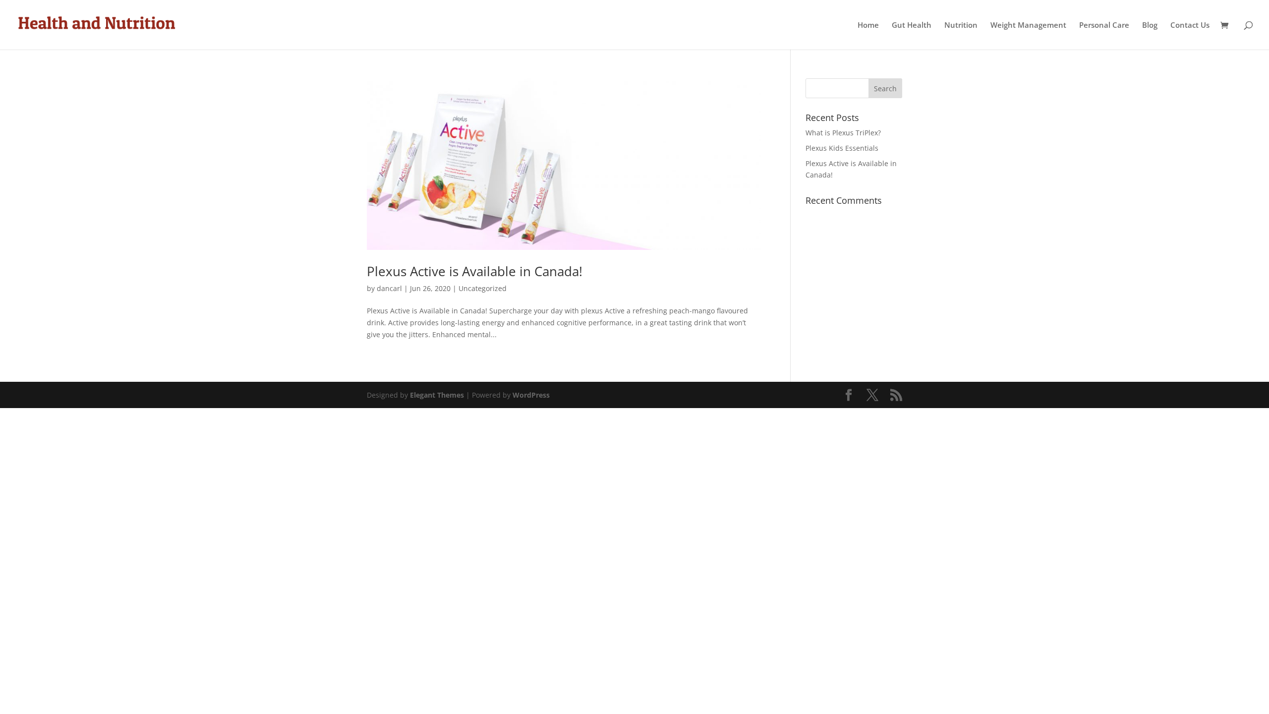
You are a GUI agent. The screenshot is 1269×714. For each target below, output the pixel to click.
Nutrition (961, 25)
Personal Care (1104, 25)
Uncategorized (483, 288)
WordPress (531, 395)
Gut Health (911, 25)
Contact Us (1190, 25)
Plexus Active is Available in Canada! (474, 271)
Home (868, 25)
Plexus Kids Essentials (842, 148)
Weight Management (1028, 25)
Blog (1149, 25)
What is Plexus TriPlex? (843, 132)
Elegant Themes (437, 395)
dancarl (389, 288)
